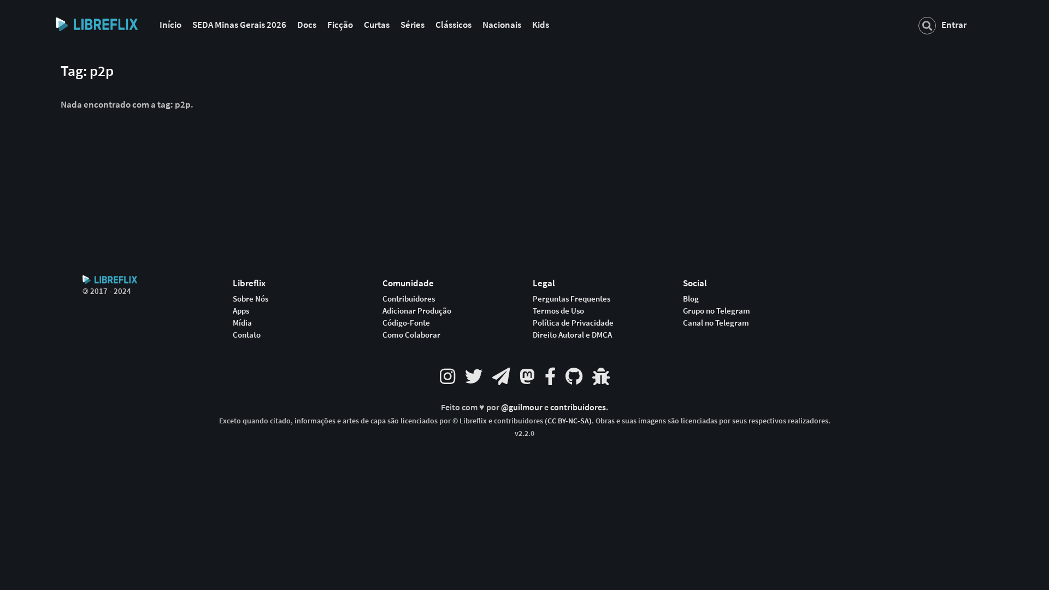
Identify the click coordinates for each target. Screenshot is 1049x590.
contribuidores (578, 407)
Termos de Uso (558, 311)
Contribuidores (408, 299)
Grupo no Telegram (716, 311)
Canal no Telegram (716, 323)
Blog (691, 299)
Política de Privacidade (573, 323)
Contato (247, 335)
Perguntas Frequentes (571, 299)
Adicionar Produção (416, 311)
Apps (241, 311)
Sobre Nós (250, 299)
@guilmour (522, 407)
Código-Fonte (406, 323)
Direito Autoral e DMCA (572, 335)
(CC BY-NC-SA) (568, 421)
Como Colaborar (411, 335)
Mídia (242, 323)
